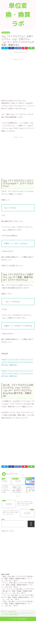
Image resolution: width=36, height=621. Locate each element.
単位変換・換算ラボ (18, 14)
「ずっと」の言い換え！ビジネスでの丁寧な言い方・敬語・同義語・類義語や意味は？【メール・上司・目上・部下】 (17, 585)
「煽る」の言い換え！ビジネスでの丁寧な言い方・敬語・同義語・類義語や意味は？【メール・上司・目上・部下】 (17, 578)
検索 (3, 520)
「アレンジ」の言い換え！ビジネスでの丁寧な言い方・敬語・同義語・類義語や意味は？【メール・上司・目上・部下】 (17, 597)
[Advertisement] (18, 79)
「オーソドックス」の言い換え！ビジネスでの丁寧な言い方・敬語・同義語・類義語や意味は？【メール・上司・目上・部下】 (17, 591)
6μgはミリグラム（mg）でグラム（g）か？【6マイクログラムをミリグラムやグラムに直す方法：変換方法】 (17, 373)
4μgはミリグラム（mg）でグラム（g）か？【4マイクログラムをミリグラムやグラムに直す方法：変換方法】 (17, 362)
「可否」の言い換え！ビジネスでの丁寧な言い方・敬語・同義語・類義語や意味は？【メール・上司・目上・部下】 (17, 604)
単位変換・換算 (5, 32)
